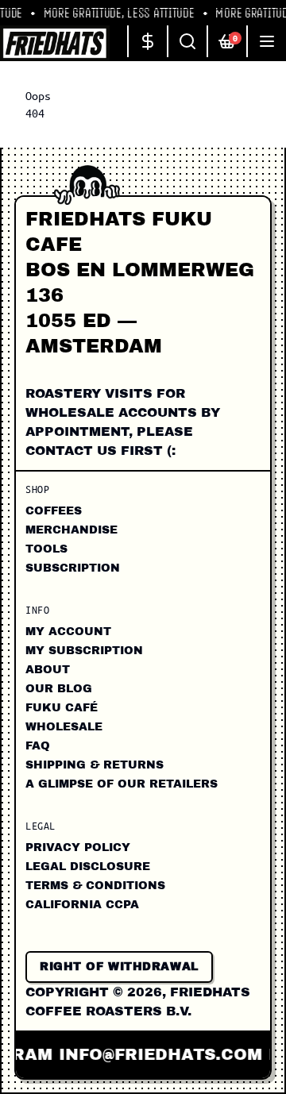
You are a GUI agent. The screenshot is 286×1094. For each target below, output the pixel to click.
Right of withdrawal (119, 967)
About (47, 670)
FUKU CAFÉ (61, 708)
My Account (68, 632)
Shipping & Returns (94, 765)
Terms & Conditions (95, 886)
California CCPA (82, 905)
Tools (46, 549)
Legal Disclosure (87, 867)
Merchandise (71, 530)
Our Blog (58, 689)
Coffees (53, 511)
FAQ (37, 746)
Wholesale (63, 727)
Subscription (72, 568)
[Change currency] (147, 41)
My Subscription (84, 651)
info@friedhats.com (155, 1054)
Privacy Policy (77, 847)
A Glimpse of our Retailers (121, 784)
